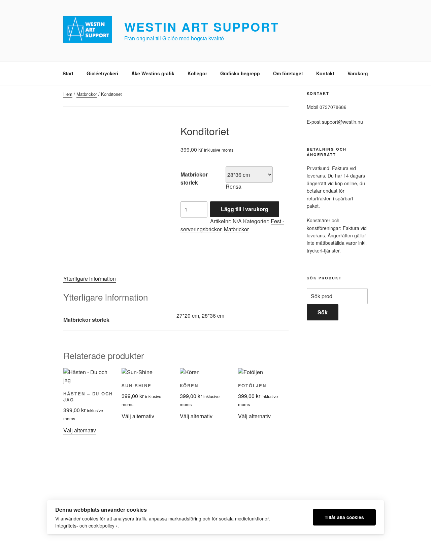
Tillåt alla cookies (344, 517)
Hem (67, 94)
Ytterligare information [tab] (89, 278)
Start (68, 73)
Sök (323, 312)
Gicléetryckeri (102, 73)
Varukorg (357, 73)
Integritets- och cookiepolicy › (86, 525)
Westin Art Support (201, 26)
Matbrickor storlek (194, 178)
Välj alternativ (79, 430)
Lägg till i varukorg (244, 209)
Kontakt (325, 73)
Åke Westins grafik (152, 73)
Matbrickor (86, 94)
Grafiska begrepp (240, 73)
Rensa (233, 186)
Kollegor (197, 73)
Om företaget (288, 73)
